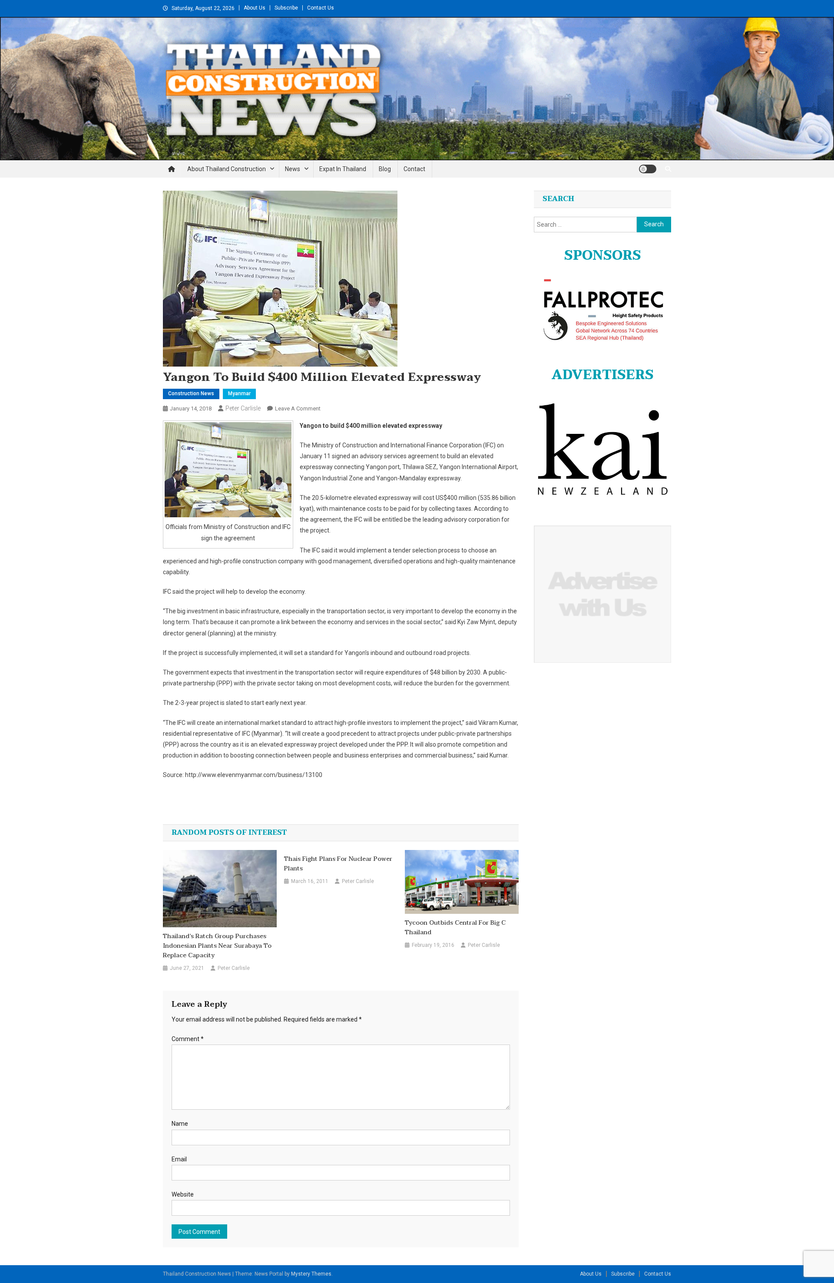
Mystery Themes (311, 1274)
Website (183, 1194)
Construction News (191, 393)
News (292, 168)
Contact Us (320, 8)
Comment (188, 1038)
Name (180, 1123)
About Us (254, 8)
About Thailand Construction (226, 168)
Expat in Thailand (342, 168)
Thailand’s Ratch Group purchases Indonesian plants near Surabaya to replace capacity (217, 946)
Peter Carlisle (243, 408)
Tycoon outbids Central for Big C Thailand (455, 927)
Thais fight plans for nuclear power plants (338, 863)
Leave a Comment (298, 408)
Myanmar (239, 393)
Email (179, 1159)
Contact (414, 168)
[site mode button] (647, 169)
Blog (385, 168)
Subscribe (286, 8)
